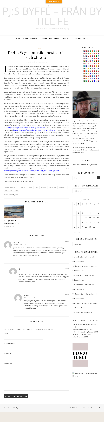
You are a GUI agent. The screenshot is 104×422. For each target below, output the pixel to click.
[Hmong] (96, 61)
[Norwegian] (92, 71)
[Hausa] (88, 61)
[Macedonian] (88, 68)
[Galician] (92, 58)
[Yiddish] (94, 81)
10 (98, 213)
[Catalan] (90, 53)
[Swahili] (84, 78)
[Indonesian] (88, 63)
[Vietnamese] (88, 81)
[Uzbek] (86, 81)
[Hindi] (94, 61)
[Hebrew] (92, 61)
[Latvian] (98, 66)
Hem (18, 39)
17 (98, 218)
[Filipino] (84, 58)
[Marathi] (84, 71)
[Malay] (94, 68)
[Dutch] (92, 56)
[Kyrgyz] (92, 66)
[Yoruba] (96, 81)
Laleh (30, 187)
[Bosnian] (86, 53)
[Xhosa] (92, 81)
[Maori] (98, 68)
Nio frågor (76, 334)
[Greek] (98, 58)
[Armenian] (92, 51)
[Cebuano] (92, 53)
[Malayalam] (92, 68)
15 (90, 218)
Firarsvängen (21, 187)
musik (36, 187)
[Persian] (96, 71)
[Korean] (88, 66)
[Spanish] (96, 76)
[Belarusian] (98, 51)
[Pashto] (94, 71)
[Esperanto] (96, 56)
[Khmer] (86, 66)
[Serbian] (92, 73)
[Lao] (94, 66)
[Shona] (94, 73)
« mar (74, 232)
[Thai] (94, 78)
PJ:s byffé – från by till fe (52, 16)
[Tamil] (90, 78)
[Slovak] (86, 76)
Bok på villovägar (78, 332)
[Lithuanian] (84, 68)
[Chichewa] (94, 53)
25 (74, 227)
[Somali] (94, 76)
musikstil (43, 187)
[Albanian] (86, 51)
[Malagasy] (90, 68)
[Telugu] (92, 78)
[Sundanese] (98, 76)
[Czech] (88, 56)
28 (86, 227)
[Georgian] (94, 58)
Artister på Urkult (80, 39)
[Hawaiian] (90, 61)
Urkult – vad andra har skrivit (54, 39)
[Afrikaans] (84, 51)
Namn (6, 333)
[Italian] (92, 63)
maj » (79, 232)
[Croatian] (86, 56)
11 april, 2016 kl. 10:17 (30, 297)
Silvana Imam (62, 187)
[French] (88, 58)
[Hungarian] (98, 61)
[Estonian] (98, 56)
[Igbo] (86, 63)
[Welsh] (90, 81)
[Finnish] (86, 58)
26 (78, 227)
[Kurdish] (90, 66)
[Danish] (90, 56)
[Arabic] (90, 51)
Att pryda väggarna (85, 312)
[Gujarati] (84, 61)
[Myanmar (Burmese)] (88, 71)
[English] (94, 56)
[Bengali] (84, 53)
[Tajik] (88, 78)
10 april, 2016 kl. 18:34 (19, 244)
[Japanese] (94, 63)
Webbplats (8, 353)
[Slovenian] (88, 76)
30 (94, 227)
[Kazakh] (84, 66)
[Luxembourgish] (86, 68)
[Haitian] (86, 61)
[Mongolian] (86, 71)
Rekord (75, 337)
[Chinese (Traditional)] (98, 53)
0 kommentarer (41, 62)
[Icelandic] (84, 63)
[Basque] (96, 51)
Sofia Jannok (8, 190)
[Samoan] (90, 76)
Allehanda (36, 49)
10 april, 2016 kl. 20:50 (24, 271)
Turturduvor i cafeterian (81, 324)
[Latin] (96, 66)
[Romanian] (88, 73)
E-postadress (9, 343)
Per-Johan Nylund (12, 195)
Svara (66, 242)
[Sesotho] (96, 73)
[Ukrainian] (98, 78)
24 (98, 222)
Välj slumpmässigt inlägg (86, 320)
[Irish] (90, 63)
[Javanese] (96, 63)
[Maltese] (96, 68)
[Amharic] (88, 51)
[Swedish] (86, 78)
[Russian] (90, 73)
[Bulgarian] (88, 53)
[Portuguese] (84, 73)
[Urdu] (84, 81)
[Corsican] (84, 56)
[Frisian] (90, 58)
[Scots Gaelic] (92, 76)
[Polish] (98, 71)
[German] (96, 58)
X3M (17, 190)
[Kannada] (98, 63)
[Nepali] (90, 71)
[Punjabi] (86, 73)
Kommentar (8, 364)
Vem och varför (30, 39)
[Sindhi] (98, 73)
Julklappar (76, 329)
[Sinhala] (84, 76)
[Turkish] (96, 78)
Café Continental (10, 187)
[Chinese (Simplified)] (96, 53)
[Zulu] (98, 81)
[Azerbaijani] (94, 51)
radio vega (52, 187)
